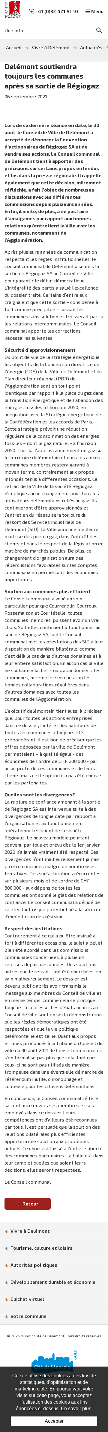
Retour (30, 1203)
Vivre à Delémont (51, 47)
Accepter (54, 1421)
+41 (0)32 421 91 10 (56, 11)
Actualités (91, 47)
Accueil (14, 47)
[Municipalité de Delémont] (12, 9)
